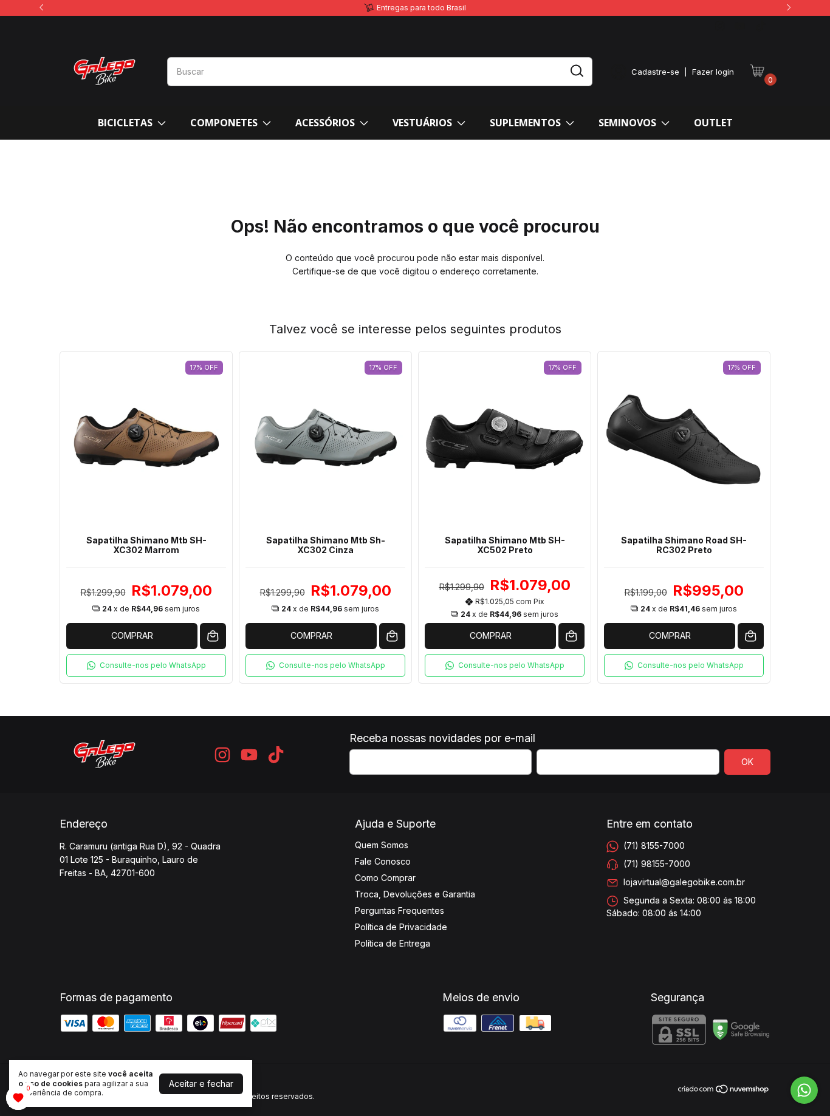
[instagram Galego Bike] (720, 26)
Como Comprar (385, 878)
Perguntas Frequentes (399, 910)
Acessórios (325, 122)
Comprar (132, 635)
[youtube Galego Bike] (740, 26)
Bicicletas (125, 122)
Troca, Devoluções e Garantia (415, 894)
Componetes (224, 122)
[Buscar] (576, 71)
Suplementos (525, 122)
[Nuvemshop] (723, 1091)
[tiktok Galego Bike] (760, 26)
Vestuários (422, 122)
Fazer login (713, 72)
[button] (146, 665)
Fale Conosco (383, 861)
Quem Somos (381, 845)
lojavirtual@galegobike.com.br (684, 882)
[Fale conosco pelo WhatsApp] (804, 1090)
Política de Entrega (392, 943)
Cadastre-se (655, 72)
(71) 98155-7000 (656, 864)
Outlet (713, 122)
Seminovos (627, 122)
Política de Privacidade (401, 927)
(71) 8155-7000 (654, 845)
